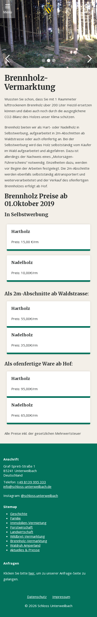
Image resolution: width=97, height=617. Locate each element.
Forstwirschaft (21, 527)
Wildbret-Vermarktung (27, 536)
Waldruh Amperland (25, 545)
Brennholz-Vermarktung (28, 541)
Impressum (61, 596)
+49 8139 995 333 (31, 482)
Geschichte (18, 513)
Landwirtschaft (21, 531)
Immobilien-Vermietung (28, 522)
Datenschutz (37, 596)
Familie (15, 518)
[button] (7, 58)
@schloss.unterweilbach (39, 495)
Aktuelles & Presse (25, 550)
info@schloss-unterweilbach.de (27, 486)
